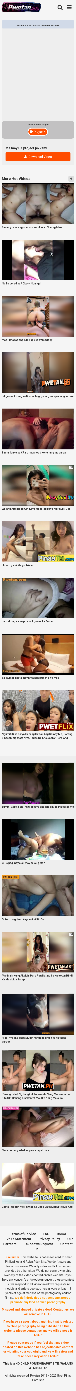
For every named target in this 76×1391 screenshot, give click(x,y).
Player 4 (40, 132)
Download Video (40, 157)
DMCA (61, 1234)
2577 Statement (19, 1239)
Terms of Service (23, 1234)
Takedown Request (38, 1244)
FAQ (46, 1234)
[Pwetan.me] (21, 7)
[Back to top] (68, 1383)
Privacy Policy (49, 1239)
